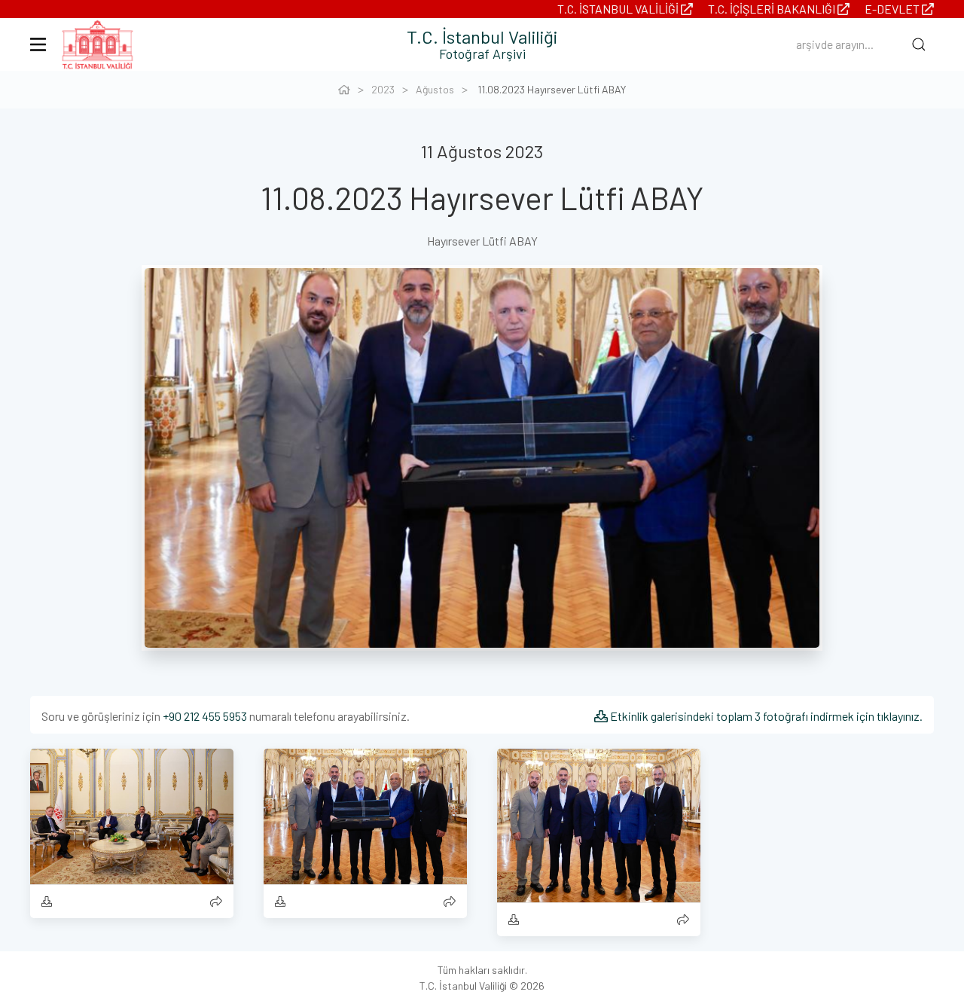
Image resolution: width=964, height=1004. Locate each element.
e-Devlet (893, 9)
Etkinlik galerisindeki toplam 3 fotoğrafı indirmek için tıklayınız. (765, 716)
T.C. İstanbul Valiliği (619, 9)
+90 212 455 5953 (205, 716)
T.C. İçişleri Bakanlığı (772, 9)
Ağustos (435, 89)
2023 (383, 89)
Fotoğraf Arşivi (482, 53)
